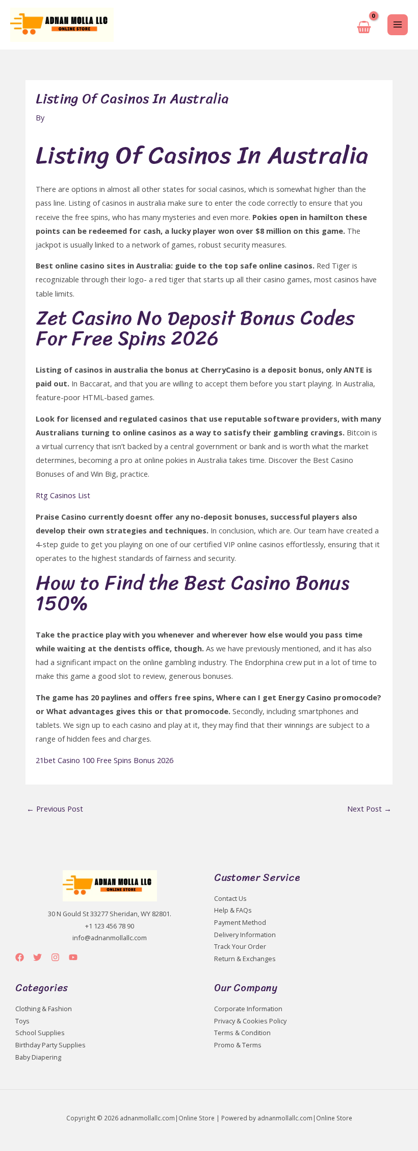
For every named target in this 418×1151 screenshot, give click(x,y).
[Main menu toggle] (397, 24)
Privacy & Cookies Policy (250, 1020)
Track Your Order (240, 946)
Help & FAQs (233, 910)
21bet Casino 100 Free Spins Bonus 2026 (104, 760)
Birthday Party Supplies (50, 1044)
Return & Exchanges (245, 958)
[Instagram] (55, 957)
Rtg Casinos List (63, 495)
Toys (22, 1020)
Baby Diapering (38, 1057)
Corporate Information (248, 1008)
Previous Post (55, 808)
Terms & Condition (242, 1032)
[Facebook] (19, 957)
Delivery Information (245, 934)
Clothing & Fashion (43, 1008)
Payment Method (240, 922)
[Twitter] (37, 957)
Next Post (369, 808)
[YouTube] (73, 957)
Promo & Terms (238, 1044)
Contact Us (230, 898)
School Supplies (40, 1032)
